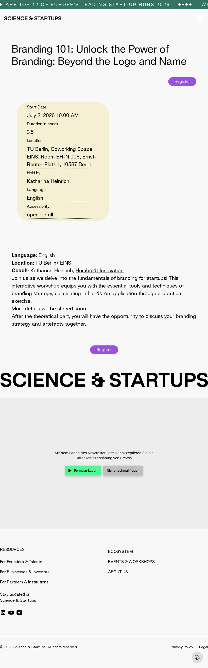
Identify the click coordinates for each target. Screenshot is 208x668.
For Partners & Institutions (24, 582)
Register (182, 81)
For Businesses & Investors (24, 572)
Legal (203, 647)
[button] (199, 18)
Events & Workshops (131, 561)
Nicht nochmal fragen (123, 470)
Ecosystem (120, 551)
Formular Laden (85, 470)
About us (118, 572)
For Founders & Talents (21, 561)
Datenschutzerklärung (94, 458)
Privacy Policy (182, 647)
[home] (32, 18)
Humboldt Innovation (100, 270)
